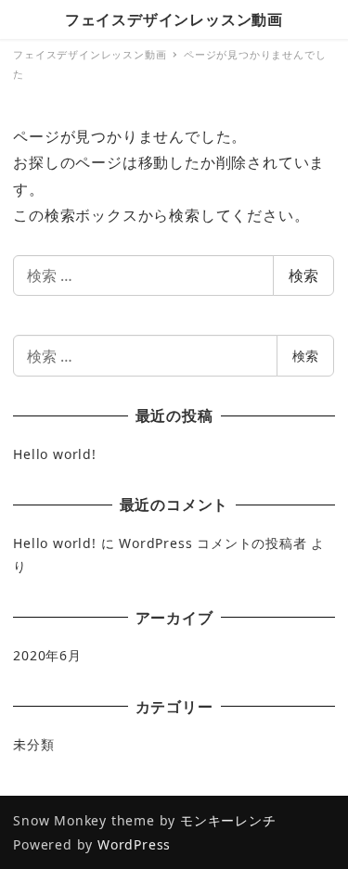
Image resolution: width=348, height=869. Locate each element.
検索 (303, 275)
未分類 (33, 744)
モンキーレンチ (228, 820)
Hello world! (55, 454)
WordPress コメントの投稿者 (212, 543)
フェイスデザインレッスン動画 (174, 19)
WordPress (134, 844)
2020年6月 (47, 655)
